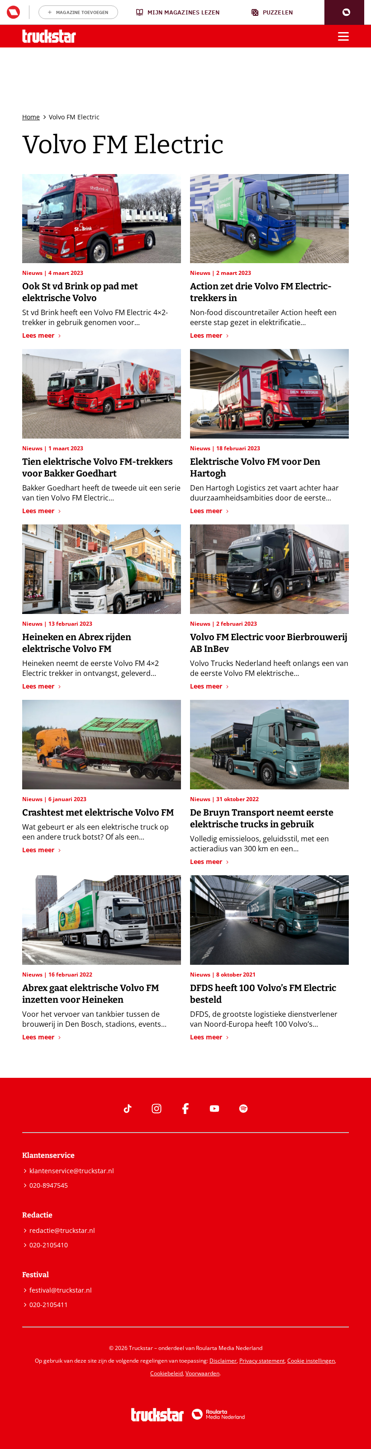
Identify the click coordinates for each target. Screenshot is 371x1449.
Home (31, 117)
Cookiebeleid (166, 1373)
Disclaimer (223, 1360)
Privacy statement (262, 1360)
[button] (344, 12)
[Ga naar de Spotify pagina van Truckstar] (243, 1109)
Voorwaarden (202, 1373)
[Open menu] (343, 36)
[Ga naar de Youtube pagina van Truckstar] (214, 1109)
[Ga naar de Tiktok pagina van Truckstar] (128, 1109)
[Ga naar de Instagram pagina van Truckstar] (156, 1109)
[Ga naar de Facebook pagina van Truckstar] (185, 1109)
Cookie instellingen (311, 1360)
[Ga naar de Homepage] (49, 36)
